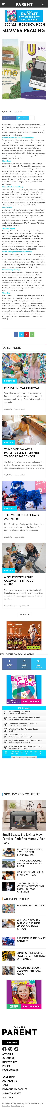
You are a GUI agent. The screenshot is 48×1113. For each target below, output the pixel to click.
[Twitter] (21, 334)
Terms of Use (6, 1106)
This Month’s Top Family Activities (21, 516)
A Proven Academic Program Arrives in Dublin (29, 863)
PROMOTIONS (10, 1070)
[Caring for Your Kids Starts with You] (8, 875)
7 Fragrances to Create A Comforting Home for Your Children (30, 887)
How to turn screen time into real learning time (29, 852)
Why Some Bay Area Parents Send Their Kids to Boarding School (22, 452)
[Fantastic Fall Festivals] (24, 368)
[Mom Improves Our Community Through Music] (24, 558)
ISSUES (6, 1066)
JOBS (5, 1085)
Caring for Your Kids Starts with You (30, 873)
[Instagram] (10, 1049)
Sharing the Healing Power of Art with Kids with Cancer (31, 955)
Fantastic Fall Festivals (22, 388)
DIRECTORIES (9, 1062)
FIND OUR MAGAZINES (14, 1089)
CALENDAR (8, 1058)
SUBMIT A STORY (11, 1093)
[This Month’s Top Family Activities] (24, 496)
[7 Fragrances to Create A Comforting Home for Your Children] (8, 886)
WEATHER (7, 1097)
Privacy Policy (15, 1106)
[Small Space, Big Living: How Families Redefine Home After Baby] (24, 815)
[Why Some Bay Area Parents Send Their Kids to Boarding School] (24, 430)
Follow (24, 659)
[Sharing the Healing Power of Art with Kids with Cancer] (8, 955)
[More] (32, 118)
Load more (23, 614)
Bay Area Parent (19, 1103)
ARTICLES (7, 1054)
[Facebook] (16, 334)
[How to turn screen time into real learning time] (8, 852)
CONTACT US (9, 1081)
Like (9, 659)
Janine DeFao (8, 112)
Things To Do (9, 381)
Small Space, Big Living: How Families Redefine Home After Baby (23, 838)
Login (22, 1106)
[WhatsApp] (32, 334)
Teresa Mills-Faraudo (10, 606)
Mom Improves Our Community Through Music (20, 580)
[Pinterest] (26, 334)
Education (8, 442)
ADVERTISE (8, 1077)
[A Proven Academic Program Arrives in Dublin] (8, 863)
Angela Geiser (8, 475)
